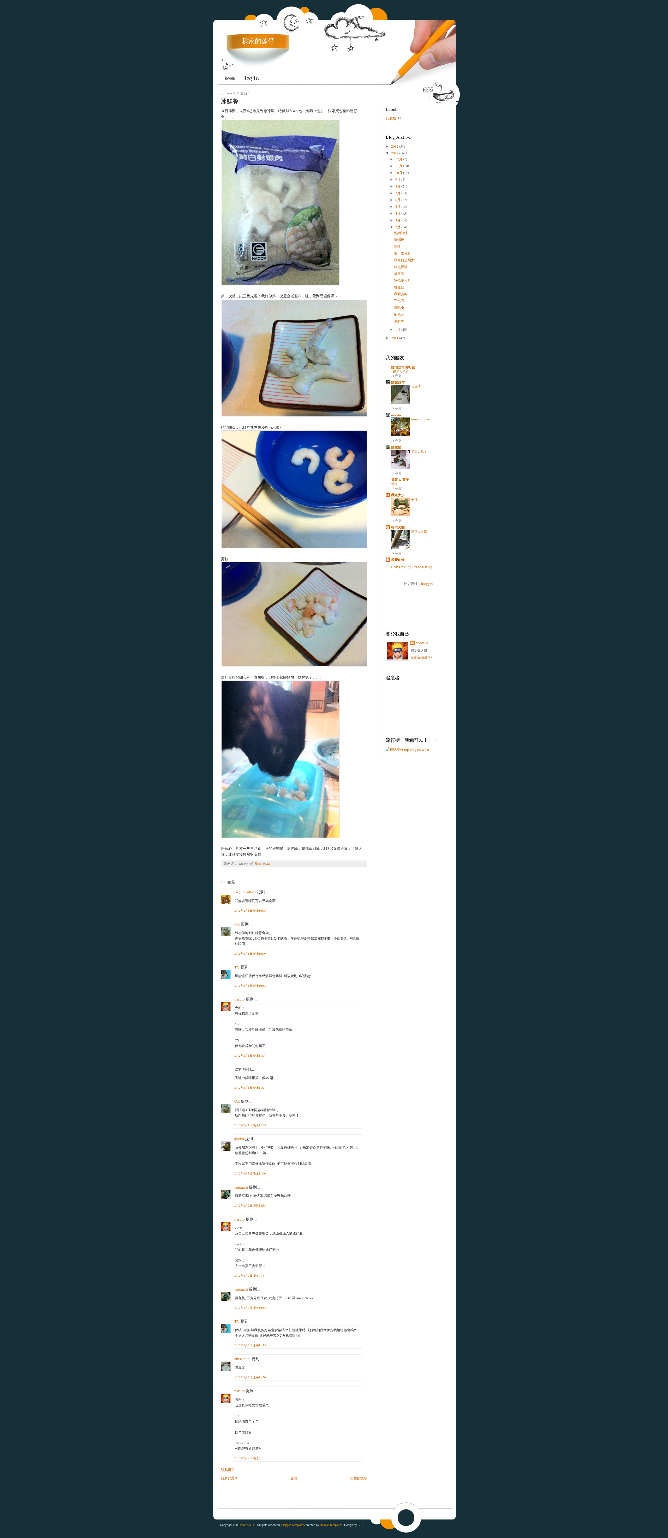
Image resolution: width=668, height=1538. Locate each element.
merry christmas (421, 419)
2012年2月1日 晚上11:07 (250, 1055)
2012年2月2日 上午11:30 (250, 1377)
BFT (360, 1525)
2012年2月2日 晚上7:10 (249, 1458)
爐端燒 (399, 239)
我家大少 (398, 494)
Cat (237, 924)
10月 (398, 172)
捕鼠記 (399, 314)
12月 (398, 159)
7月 (398, 193)
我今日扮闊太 (404, 260)
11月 (398, 166)
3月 (398, 220)
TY (237, 967)
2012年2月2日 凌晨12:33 (250, 1205)
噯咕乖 (399, 307)
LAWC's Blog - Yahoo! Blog (411, 566)
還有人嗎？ (419, 451)
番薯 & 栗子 (400, 479)
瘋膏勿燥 (398, 559)
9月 (398, 179)
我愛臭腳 (401, 294)
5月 (398, 206)
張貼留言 (228, 1469)
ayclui (239, 1138)
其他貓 (391, 118)
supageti (241, 1187)
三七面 (399, 300)
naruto (239, 999)
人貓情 (416, 386)
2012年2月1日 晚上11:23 (250, 1125)
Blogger (426, 583)
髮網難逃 (401, 233)
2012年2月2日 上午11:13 (250, 1345)
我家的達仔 (258, 41)
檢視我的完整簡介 (421, 657)
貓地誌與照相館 (403, 367)
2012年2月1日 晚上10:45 (250, 910)
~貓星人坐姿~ (400, 371)
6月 (398, 199)
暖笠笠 (399, 287)
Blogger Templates (293, 1525)
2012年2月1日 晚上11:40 (250, 1173)
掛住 (397, 246)
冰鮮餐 (229, 101)
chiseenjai (242, 1358)
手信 (414, 499)
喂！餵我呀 (402, 253)
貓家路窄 (398, 382)
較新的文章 (229, 1478)
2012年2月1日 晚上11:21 (250, 1087)
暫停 (394, 484)
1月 (398, 329)
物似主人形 (402, 280)
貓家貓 (396, 447)
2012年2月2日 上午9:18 (249, 1275)
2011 (394, 338)
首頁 (294, 1478)
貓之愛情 (401, 266)
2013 (394, 146)
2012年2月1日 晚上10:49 (250, 953)
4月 (398, 213)
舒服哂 (399, 273)
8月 (398, 186)
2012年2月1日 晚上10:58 (250, 986)
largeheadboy (245, 891)
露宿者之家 (419, 531)
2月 (398, 227)
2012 (394, 153)
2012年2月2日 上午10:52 (250, 1308)
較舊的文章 (358, 1478)
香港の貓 (398, 527)
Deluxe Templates (331, 1525)
